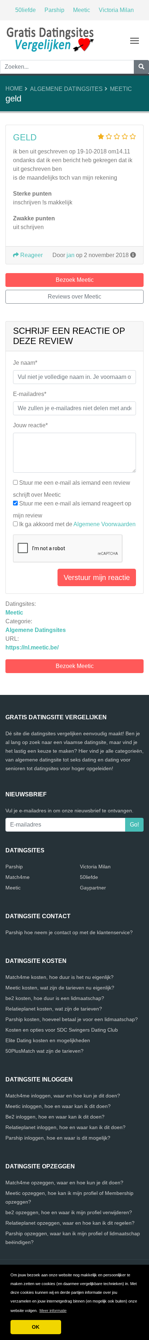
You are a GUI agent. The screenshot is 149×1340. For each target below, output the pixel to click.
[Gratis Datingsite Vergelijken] (50, 39)
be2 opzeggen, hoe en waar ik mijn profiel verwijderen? (68, 1212)
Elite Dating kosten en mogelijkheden (47, 1040)
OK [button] (35, 1327)
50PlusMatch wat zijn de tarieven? (44, 1051)
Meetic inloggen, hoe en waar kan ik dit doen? (58, 1106)
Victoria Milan (116, 10)
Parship (54, 10)
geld (25, 137)
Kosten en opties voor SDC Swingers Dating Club (61, 1030)
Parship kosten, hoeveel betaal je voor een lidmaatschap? (71, 1019)
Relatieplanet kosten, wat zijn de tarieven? (53, 1009)
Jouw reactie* (30, 425)
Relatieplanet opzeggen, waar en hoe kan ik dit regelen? (70, 1223)
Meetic (81, 10)
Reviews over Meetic (74, 296)
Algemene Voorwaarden (104, 524)
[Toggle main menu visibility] (134, 40)
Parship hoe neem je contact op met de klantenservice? (69, 932)
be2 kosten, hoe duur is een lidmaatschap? (54, 998)
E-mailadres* (29, 394)
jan (70, 255)
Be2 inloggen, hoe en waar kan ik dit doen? (55, 1117)
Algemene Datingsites (66, 89)
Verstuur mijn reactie (97, 577)
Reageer (31, 255)
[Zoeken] (141, 67)
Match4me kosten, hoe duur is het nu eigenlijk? (59, 977)
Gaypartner (93, 888)
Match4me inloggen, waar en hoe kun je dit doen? (62, 1096)
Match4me (17, 877)
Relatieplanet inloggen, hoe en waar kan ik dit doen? (65, 1127)
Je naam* (25, 363)
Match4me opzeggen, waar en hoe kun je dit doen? (64, 1182)
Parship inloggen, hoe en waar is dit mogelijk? (57, 1138)
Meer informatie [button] (53, 1310)
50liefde (25, 10)
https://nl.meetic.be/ (32, 647)
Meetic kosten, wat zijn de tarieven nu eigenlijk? (59, 988)
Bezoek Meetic (75, 666)
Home (14, 88)
